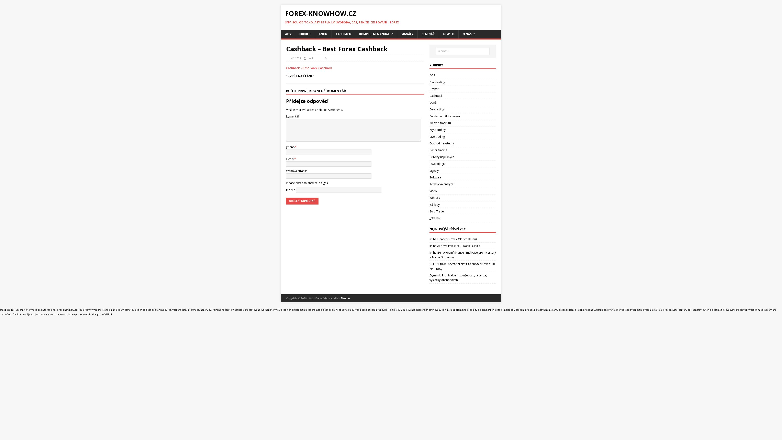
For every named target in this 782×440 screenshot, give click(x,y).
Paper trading (438, 150)
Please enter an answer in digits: (307, 183)
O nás (467, 34)
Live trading (437, 137)
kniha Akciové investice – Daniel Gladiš (454, 246)
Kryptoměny (437, 130)
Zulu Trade (436, 211)
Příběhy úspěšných (441, 157)
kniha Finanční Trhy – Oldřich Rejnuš (453, 239)
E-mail (290, 159)
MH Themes (343, 298)
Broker (305, 34)
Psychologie (437, 164)
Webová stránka (297, 171)
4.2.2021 (296, 58)
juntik (310, 58)
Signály (407, 34)
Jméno (290, 147)
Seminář (428, 34)
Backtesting (437, 82)
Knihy (323, 34)
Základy (434, 205)
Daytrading (436, 109)
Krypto (448, 34)
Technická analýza (441, 184)
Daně (433, 102)
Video (433, 191)
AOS (288, 34)
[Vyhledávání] (463, 51)
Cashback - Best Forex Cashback (309, 68)
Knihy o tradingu (440, 123)
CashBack (343, 34)
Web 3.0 (434, 198)
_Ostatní (434, 218)
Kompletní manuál (374, 34)
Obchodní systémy (441, 143)
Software (435, 177)
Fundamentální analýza (444, 116)
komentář (292, 116)
